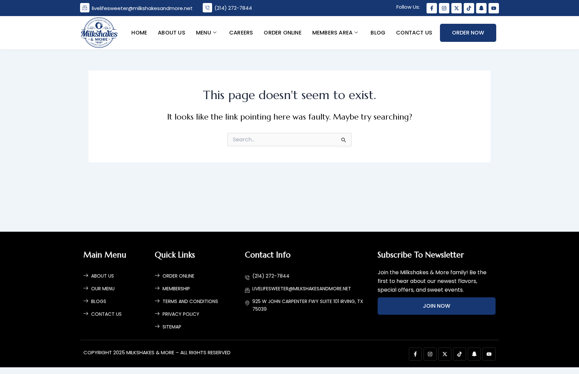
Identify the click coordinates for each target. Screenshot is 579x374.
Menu (203, 32)
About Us (171, 32)
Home (139, 32)
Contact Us (414, 32)
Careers (241, 32)
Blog (378, 32)
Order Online (282, 32)
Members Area (332, 32)
